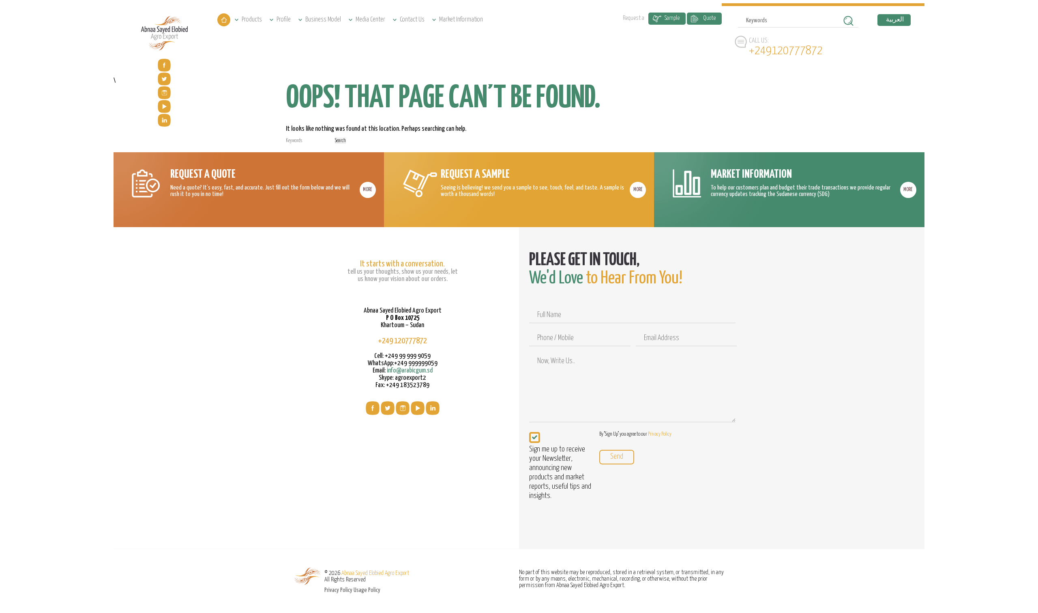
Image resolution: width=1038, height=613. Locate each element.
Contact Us (412, 20)
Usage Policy (367, 590)
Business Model (323, 20)
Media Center (370, 20)
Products (252, 20)
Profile (284, 20)
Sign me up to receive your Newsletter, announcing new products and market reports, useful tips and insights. (560, 472)
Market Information (461, 20)
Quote (709, 18)
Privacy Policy (659, 434)
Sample (672, 18)
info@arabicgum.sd (410, 370)
